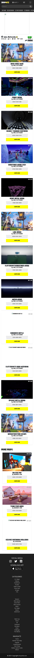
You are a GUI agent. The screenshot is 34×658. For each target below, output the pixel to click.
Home (4, 10)
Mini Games (17, 601)
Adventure (17, 612)
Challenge (17, 630)
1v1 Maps (17, 579)
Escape (17, 590)
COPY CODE (17, 72)
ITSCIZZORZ (18, 541)
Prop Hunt (17, 588)
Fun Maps (17, 608)
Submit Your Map (17, 640)
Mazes (17, 610)
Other (17, 628)
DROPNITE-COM (18, 474)
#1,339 (21, 39)
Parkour (27, 10)
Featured (17, 624)
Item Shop (17, 646)
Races (17, 621)
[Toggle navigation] (30, 2)
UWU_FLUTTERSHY (18, 65)
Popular (17, 642)
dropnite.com (23, 656)
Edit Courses (20, 10)
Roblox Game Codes (17, 648)
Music (17, 606)
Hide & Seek (17, 586)
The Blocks (17, 631)
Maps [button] (16, 2)
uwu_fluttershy (18, 133)
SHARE (30, 41)
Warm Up (17, 619)
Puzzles (17, 584)
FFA (17, 592)
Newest (17, 599)
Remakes (17, 626)
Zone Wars (17, 602)
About (17, 649)
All (17, 622)
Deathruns (11, 10)
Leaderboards (17, 644)
